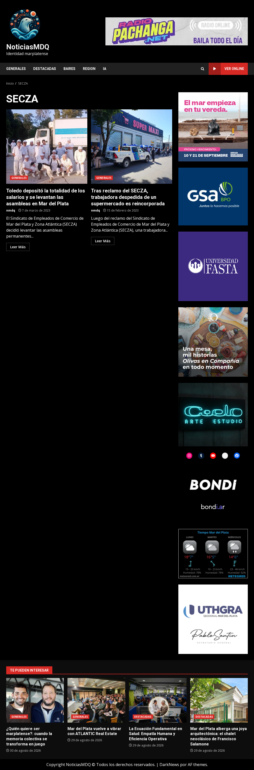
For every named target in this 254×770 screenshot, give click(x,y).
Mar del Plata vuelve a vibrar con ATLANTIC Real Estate (96, 700)
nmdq (10, 210)
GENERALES (16, 69)
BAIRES (69, 69)
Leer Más (18, 247)
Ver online (234, 69)
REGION (89, 69)
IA (104, 69)
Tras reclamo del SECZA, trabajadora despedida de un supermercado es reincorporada (131, 146)
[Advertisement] (176, 31)
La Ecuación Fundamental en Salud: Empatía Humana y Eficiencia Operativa (158, 700)
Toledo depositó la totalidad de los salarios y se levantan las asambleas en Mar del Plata (46, 146)
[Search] (202, 69)
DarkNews (169, 764)
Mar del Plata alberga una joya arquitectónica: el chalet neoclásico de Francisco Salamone (219, 700)
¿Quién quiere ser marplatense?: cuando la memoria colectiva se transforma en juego (35, 700)
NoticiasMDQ (27, 47)
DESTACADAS (44, 69)
